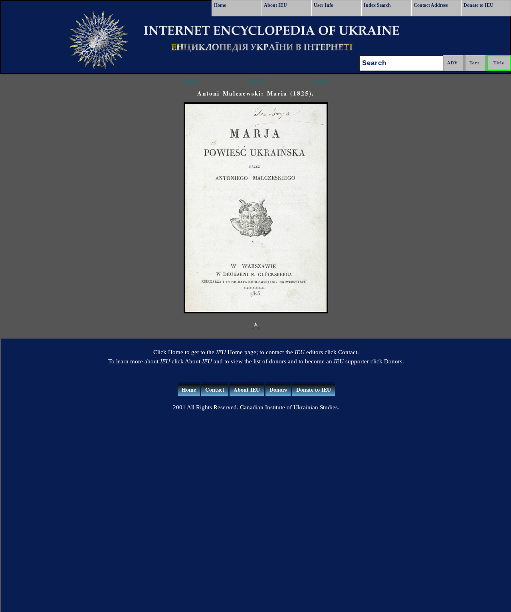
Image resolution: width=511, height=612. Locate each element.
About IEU (275, 5)
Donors (278, 389)
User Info (323, 5)
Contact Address (431, 5)
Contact (214, 389)
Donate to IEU (478, 5)
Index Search (377, 5)
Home (220, 5)
